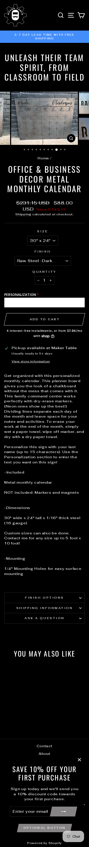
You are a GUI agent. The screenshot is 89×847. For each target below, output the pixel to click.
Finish (43, 251)
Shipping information (44, 608)
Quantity (44, 271)
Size (42, 231)
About (44, 753)
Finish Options (44, 597)
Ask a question (44, 618)
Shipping (23, 214)
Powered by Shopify (44, 843)
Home (43, 158)
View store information (31, 361)
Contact (44, 746)
